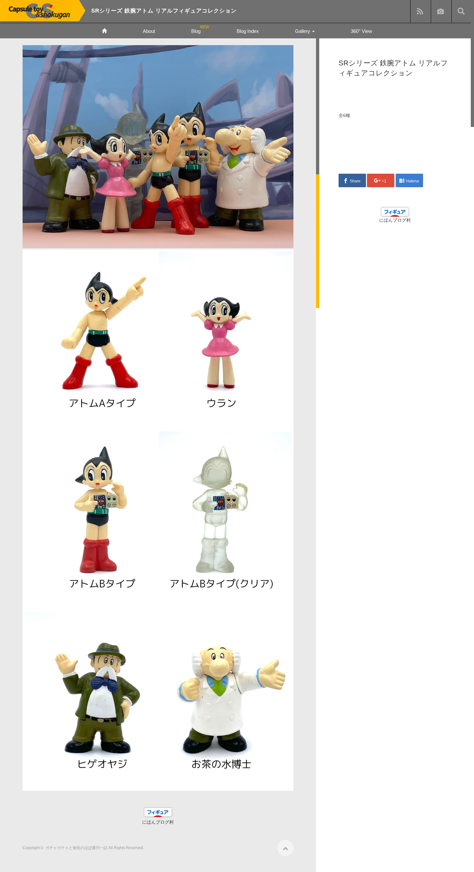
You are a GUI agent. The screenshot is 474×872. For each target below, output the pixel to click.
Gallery (303, 31)
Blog (196, 31)
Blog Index (248, 31)
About (149, 31)
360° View (361, 31)
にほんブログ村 (158, 822)
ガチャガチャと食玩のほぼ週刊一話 (76, 848)
